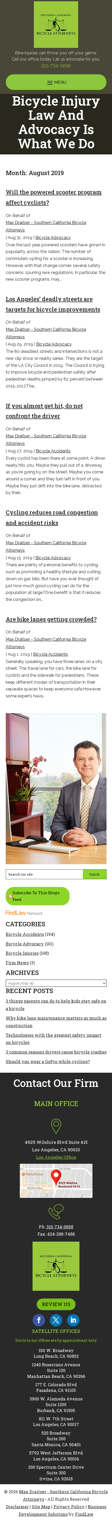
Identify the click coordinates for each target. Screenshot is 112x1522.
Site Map (41, 1506)
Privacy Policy (69, 1506)
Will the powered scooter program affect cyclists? (54, 197)
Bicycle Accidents (53, 451)
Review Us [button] (56, 1304)
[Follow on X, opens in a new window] (56, 1320)
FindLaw (84, 1514)
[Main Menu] (56, 82)
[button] (107, 1484)
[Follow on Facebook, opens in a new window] (39, 1320)
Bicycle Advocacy (53, 237)
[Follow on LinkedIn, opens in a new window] (73, 1320)
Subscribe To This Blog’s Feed (36, 896)
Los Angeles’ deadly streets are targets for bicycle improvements (53, 304)
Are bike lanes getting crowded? (51, 619)
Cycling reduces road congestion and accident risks (52, 517)
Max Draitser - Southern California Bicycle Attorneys (46, 226)
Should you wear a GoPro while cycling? (48, 1061)
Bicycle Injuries (22, 953)
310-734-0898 (56, 66)
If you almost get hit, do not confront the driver (44, 411)
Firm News (17, 962)
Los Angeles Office (56, 1157)
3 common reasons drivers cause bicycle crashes (56, 1052)
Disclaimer (17, 1506)
